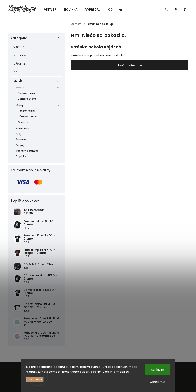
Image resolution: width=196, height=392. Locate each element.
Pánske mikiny (26, 110)
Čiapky (20, 145)
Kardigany (22, 128)
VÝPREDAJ (20, 64)
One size (23, 122)
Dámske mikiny (27, 116)
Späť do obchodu (129, 65)
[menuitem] (52, 9)
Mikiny (20, 105)
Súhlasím (157, 370)
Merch (17, 80)
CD (15, 72)
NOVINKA (19, 55)
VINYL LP (18, 47)
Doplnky (21, 156)
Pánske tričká (26, 93)
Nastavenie (35, 379)
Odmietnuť (158, 382)
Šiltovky (21, 139)
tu (127, 372)
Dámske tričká (27, 98)
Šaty (19, 134)
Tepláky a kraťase (27, 150)
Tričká (20, 87)
